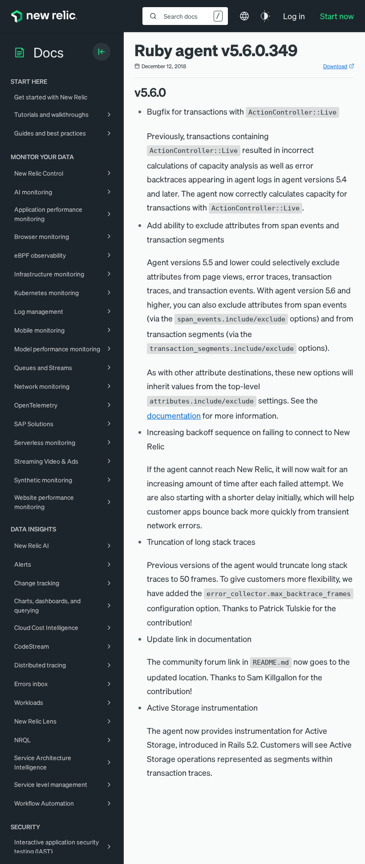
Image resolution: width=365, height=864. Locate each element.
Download (335, 66)
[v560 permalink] (170, 92)
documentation (174, 415)
